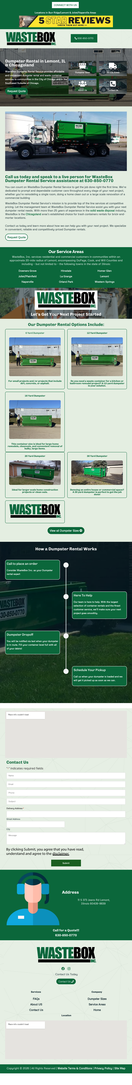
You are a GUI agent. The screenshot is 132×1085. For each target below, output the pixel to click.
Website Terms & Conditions (74, 1068)
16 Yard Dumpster (35, 395)
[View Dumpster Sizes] (35, 356)
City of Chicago (47, 79)
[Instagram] (69, 968)
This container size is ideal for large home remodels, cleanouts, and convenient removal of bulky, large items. (35, 446)
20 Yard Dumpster (35, 456)
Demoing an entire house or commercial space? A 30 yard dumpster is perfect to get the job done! (97, 492)
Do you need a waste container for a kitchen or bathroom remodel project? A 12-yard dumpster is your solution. (97, 383)
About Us (82, 90)
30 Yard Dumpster (97, 456)
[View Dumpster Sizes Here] (82, 66)
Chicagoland (33, 214)
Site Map (119, 1068)
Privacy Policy (103, 1068)
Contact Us (113, 90)
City (8, 829)
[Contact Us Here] (113, 83)
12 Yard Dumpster (97, 333)
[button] (124, 39)
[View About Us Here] (82, 83)
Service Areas (112, 72)
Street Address (13, 819)
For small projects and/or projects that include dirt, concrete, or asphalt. (35, 382)
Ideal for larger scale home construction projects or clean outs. (35, 491)
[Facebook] (63, 968)
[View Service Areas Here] (113, 66)
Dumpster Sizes (82, 72)
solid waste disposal (102, 210)
